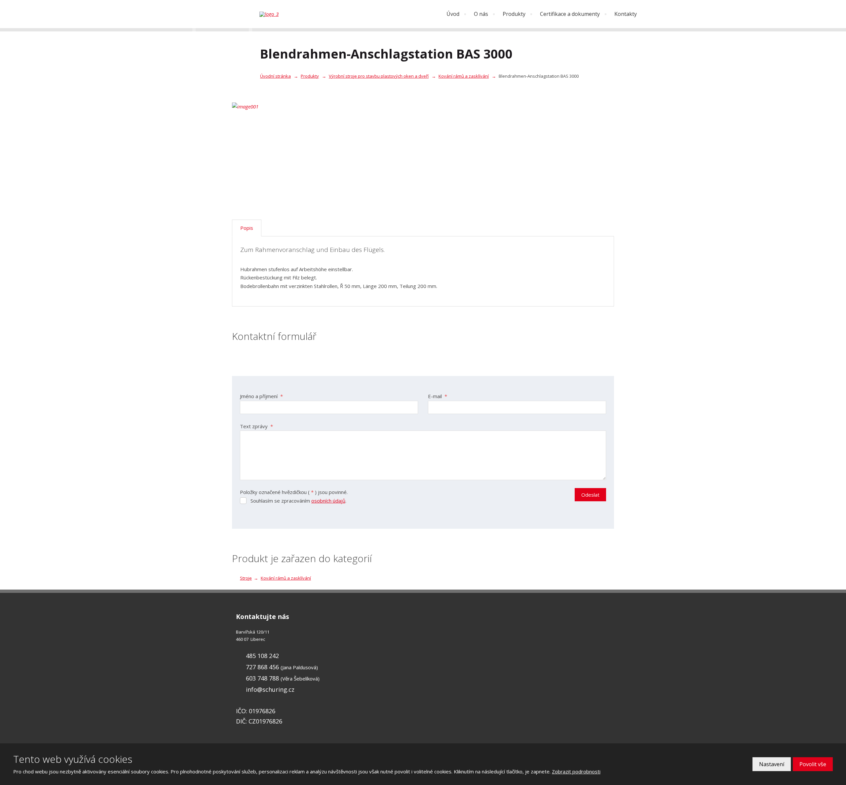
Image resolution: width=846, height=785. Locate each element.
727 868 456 (262, 667)
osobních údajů (328, 500)
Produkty (514, 14)
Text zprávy (256, 426)
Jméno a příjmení (261, 396)
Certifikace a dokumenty (570, 14)
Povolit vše (812, 764)
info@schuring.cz (270, 689)
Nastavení (771, 764)
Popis (246, 228)
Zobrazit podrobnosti (576, 771)
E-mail (437, 396)
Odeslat (590, 494)
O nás (481, 14)
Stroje (246, 578)
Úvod (452, 14)
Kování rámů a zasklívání (286, 578)
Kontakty (625, 14)
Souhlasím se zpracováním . (298, 500)
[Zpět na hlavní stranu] (292, 14)
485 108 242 (262, 656)
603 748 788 (262, 678)
